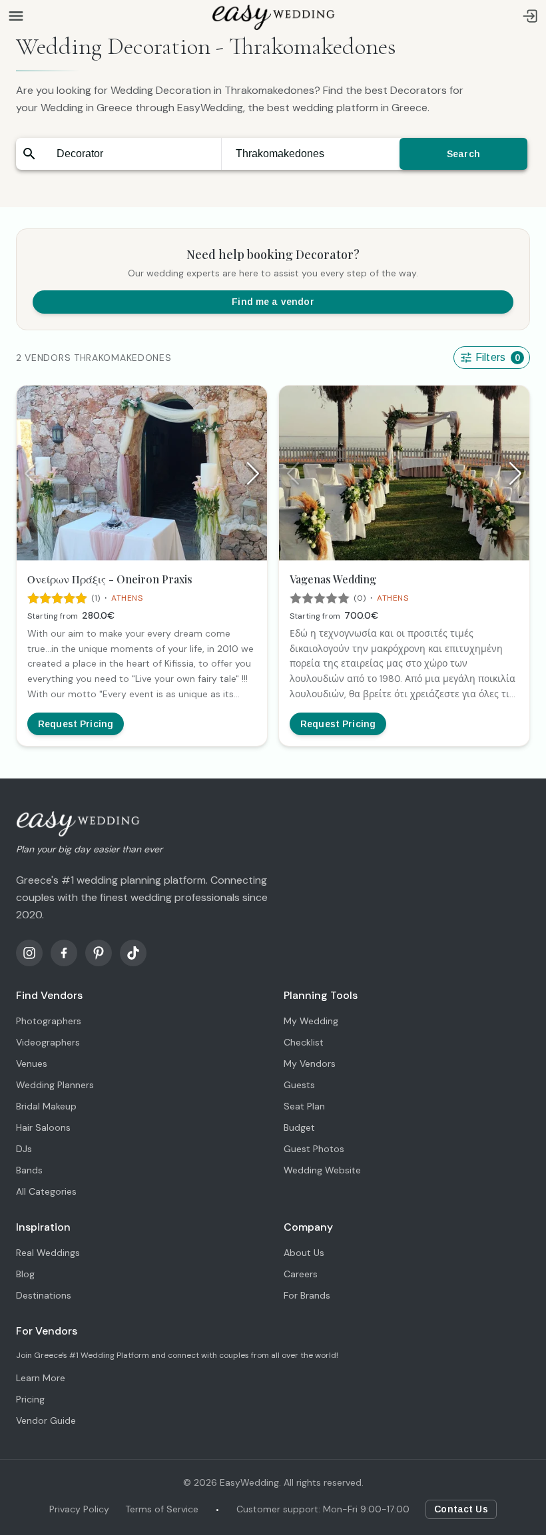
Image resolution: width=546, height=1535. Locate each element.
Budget (299, 1127)
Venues (31, 1064)
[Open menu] (16, 16)
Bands (29, 1170)
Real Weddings (48, 1253)
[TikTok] (133, 953)
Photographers (48, 1021)
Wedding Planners (55, 1085)
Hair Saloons (43, 1127)
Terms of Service (161, 1509)
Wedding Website (322, 1170)
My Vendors (310, 1064)
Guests (299, 1085)
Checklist (304, 1042)
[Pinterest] (98, 953)
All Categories (46, 1191)
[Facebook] (64, 953)
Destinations (43, 1295)
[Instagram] (29, 953)
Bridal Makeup (46, 1106)
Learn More (40, 1378)
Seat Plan (304, 1106)
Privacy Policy (79, 1509)
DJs (24, 1149)
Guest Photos (314, 1149)
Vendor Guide (46, 1420)
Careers (301, 1274)
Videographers (48, 1042)
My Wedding (311, 1021)
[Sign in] (530, 16)
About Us (304, 1253)
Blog (25, 1274)
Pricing (30, 1399)
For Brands (307, 1295)
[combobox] (132, 154)
